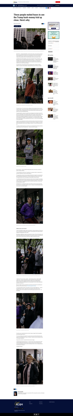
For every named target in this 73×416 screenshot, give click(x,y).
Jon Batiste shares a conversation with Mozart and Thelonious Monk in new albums (55, 60)
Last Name (50, 48)
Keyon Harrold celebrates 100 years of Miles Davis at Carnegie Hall (55, 92)
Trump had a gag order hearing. (31, 285)
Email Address (51, 42)
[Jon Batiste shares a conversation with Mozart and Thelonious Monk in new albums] (50, 59)
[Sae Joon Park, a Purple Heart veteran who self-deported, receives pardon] (50, 102)
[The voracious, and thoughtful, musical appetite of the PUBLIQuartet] (50, 66)
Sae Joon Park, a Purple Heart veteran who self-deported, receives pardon (55, 103)
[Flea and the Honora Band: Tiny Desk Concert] (50, 78)
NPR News (54, 57)
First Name (50, 45)
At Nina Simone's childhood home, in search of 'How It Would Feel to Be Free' (55, 85)
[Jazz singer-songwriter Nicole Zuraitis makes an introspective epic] (50, 73)
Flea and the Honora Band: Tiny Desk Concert (56, 79)
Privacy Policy (40, 403)
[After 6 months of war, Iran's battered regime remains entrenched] (50, 109)
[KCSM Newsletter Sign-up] (53, 35)
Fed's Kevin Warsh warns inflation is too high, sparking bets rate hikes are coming (55, 117)
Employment (30, 403)
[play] (13, 5)
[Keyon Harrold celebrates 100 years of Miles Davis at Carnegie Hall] (50, 91)
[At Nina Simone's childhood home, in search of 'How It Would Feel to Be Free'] (50, 84)
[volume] (16, 5)
